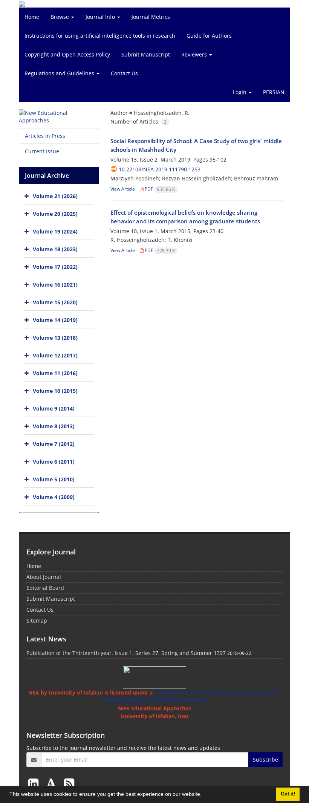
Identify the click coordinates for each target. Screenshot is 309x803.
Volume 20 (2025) (55, 213)
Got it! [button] (288, 794)
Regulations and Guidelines (60, 73)
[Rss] (69, 783)
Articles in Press (45, 135)
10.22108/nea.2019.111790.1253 (159, 169)
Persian (274, 92)
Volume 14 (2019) (55, 320)
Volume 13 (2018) (55, 337)
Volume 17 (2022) (55, 266)
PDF (159, 189)
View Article (122, 189)
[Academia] (52, 783)
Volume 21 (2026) (55, 196)
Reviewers (194, 54)
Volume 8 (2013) (54, 426)
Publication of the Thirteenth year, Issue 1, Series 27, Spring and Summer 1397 (126, 652)
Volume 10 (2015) (55, 390)
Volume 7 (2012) (54, 443)
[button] (204, 795)
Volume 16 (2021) (55, 284)
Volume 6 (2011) (54, 461)
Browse (60, 16)
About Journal (43, 576)
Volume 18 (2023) (55, 249)
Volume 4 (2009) (54, 497)
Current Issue (42, 151)
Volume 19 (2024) (55, 231)
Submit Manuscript (145, 54)
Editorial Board (45, 587)
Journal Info (101, 16)
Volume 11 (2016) (55, 373)
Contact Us (124, 73)
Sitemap (36, 620)
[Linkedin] (34, 783)
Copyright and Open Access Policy (67, 54)
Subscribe (265, 759)
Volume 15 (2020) (55, 302)
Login (240, 92)
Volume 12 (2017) (55, 355)
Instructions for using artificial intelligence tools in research (99, 35)
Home (31, 16)
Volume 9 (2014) (54, 408)
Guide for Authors (209, 35)
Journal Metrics (151, 16)
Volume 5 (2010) (54, 479)
